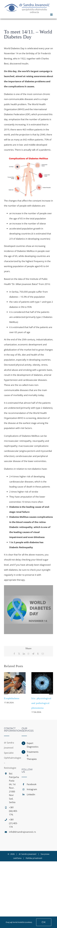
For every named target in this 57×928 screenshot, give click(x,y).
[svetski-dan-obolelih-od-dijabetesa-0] (28, 586)
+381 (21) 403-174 (13, 823)
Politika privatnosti (34, 858)
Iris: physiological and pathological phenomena (41, 703)
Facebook (31, 784)
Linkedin (31, 794)
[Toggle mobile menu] (51, 14)
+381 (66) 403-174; (13, 811)
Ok (44, 922)
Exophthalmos (11, 698)
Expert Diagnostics (31, 745)
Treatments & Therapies (31, 755)
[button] (6, 693)
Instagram (31, 789)
